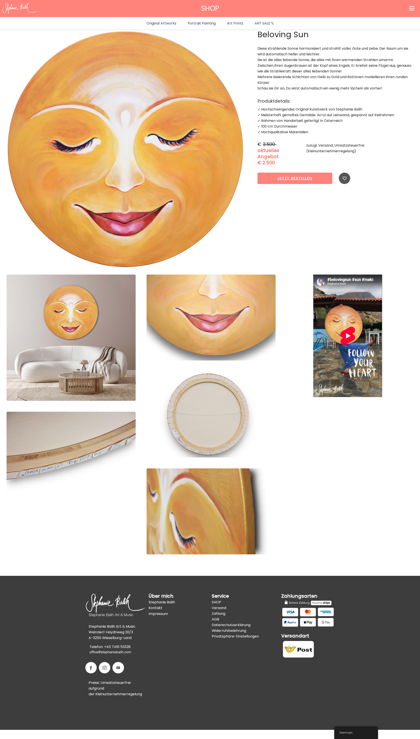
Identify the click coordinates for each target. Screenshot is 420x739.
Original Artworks (161, 23)
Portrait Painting (202, 23)
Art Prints (235, 23)
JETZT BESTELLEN (294, 178)
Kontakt (155, 607)
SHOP (216, 602)
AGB (215, 619)
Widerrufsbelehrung (229, 630)
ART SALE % (264, 23)
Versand (219, 607)
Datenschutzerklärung (231, 624)
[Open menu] (412, 8)
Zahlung (218, 613)
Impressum (158, 613)
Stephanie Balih (162, 602)
